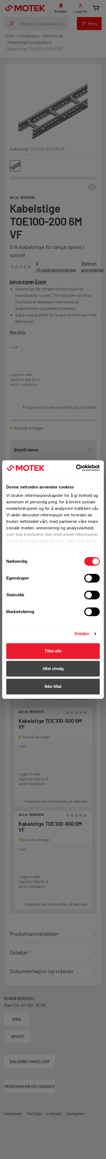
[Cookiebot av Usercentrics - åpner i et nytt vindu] (76, 467)
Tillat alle (53, 651)
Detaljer (81, 633)
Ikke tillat (53, 686)
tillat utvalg (53, 668)
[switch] (92, 578)
